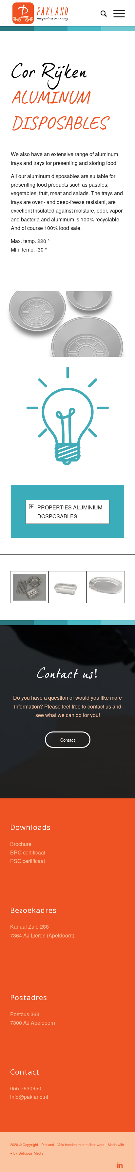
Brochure (20, 844)
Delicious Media (30, 1153)
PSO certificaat (27, 861)
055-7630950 (25, 1088)
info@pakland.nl (29, 1096)
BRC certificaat (27, 852)
